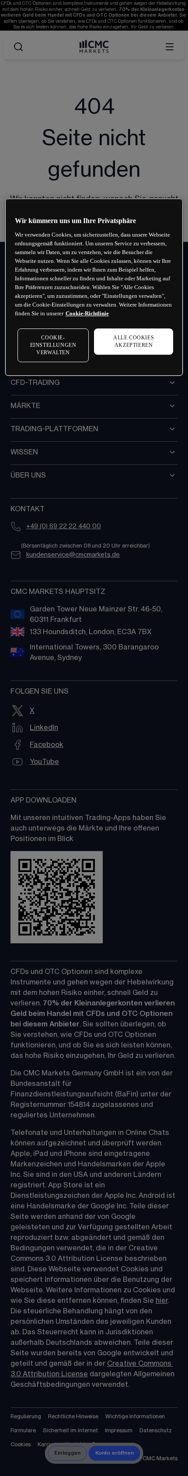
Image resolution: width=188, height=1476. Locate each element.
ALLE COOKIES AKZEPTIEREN (133, 342)
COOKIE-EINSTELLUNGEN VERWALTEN (53, 345)
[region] (94, 287)
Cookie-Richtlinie (87, 313)
